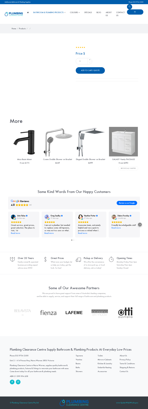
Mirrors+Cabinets (104, 359)
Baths (78, 367)
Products (22, 28)
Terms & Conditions (127, 363)
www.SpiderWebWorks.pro (127, 403)
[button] (8, 224)
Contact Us (120, 14)
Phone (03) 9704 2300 (136, 2)
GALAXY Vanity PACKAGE (123, 159)
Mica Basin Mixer (24, 159)
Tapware (79, 356)
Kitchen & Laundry (105, 363)
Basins (78, 363)
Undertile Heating (104, 367)
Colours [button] (74, 12)
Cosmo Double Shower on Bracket (57, 159)
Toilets (100, 356)
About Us (109, 14)
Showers (79, 371)
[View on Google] (13, 217)
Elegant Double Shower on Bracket (90, 159)
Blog (99, 12)
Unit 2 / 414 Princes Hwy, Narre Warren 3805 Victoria (32, 360)
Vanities (79, 359)
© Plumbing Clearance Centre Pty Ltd (24, 403)
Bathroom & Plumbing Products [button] (48, 12)
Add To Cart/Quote (90, 70)
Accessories (102, 371)
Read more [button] (15, 233)
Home (14, 28)
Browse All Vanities (128, 168)
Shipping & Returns (127, 367)
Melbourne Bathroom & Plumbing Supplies (18, 2)
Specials (88, 12)
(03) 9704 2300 (21, 356)
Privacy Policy (125, 359)
